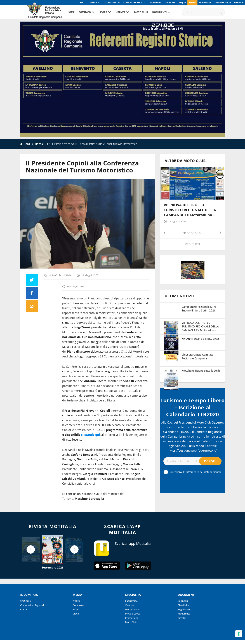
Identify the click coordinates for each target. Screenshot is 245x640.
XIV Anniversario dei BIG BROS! (201, 338)
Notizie (67, 275)
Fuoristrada (131, 600)
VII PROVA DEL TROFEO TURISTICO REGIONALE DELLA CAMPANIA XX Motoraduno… (190, 209)
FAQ (181, 2)
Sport (103, 12)
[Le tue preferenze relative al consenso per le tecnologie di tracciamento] (238, 633)
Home (70, 12)
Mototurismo (132, 609)
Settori (93, 2)
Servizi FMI (170, 2)
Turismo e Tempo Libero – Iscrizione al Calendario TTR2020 (192, 407)
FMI (82, 2)
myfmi (192, 2)
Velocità (129, 605)
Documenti (205, 2)
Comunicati (79, 605)
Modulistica (184, 613)
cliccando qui (90, 435)
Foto (75, 609)
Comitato (85, 12)
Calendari (183, 600)
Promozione (131, 618)
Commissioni (110, 2)
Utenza (120, 12)
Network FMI (221, 2)
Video (76, 613)
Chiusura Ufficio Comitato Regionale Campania (197, 356)
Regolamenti (184, 609)
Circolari (182, 618)
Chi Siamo (25, 600)
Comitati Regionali (133, 2)
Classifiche (183, 605)
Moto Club (155, 2)
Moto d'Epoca (132, 613)
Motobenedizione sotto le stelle (201, 370)
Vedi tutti (192, 244)
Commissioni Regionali (32, 605)
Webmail (238, 2)
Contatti (24, 609)
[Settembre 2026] (52, 549)
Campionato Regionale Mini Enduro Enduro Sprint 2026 (199, 308)
